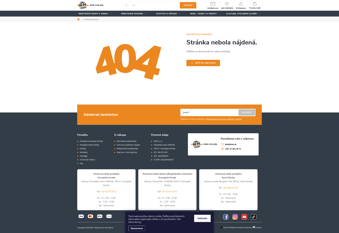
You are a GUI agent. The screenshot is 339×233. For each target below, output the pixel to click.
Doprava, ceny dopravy (127, 152)
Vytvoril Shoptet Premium (233, 227)
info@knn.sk (231, 144)
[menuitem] (95, 14)
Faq (81, 163)
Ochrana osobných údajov (128, 145)
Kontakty (84, 152)
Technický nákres (87, 160)
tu (140, 222)
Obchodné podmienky (126, 141)
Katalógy (83, 156)
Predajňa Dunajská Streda (91, 141)
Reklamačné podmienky (127, 149)
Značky (83, 149)
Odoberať (247, 112)
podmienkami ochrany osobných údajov (224, 119)
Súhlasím (202, 218)
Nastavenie (137, 228)
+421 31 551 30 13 (233, 149)
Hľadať (188, 5)
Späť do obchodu (205, 63)
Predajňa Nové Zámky (89, 145)
